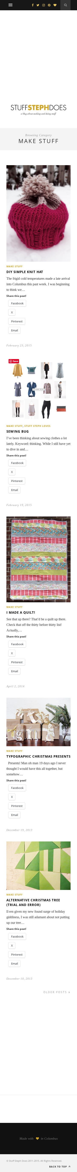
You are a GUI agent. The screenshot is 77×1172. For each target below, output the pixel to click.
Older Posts (55, 992)
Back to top (58, 1166)
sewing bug (17, 431)
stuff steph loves (37, 425)
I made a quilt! (20, 612)
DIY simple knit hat (24, 272)
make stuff (14, 266)
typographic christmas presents (38, 756)
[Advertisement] (38, 51)
